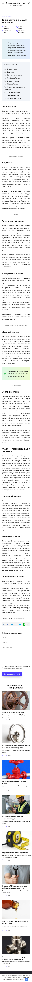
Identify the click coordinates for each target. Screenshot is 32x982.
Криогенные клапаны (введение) (13, 712)
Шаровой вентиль (13, 81)
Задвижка (10, 72)
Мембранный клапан (14, 78)
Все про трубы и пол (16, 3)
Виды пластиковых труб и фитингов (15, 852)
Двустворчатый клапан (14, 75)
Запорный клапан (13, 95)
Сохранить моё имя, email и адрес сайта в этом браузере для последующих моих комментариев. (17, 668)
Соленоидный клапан (14, 98)
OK (26, 979)
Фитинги (10, 16)
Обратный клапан (13, 84)
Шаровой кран (12, 69)
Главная (4, 16)
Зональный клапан (13, 92)
